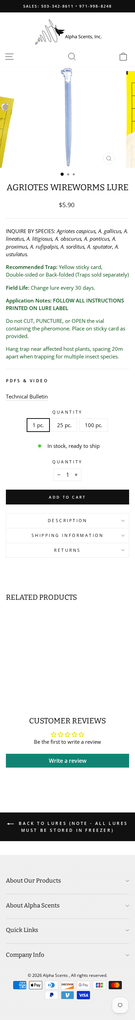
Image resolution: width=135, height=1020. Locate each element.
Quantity (67, 412)
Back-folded (60, 274)
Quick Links (22, 930)
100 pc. (93, 425)
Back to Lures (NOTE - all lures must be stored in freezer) (72, 826)
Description (68, 520)
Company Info (25, 955)
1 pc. (38, 425)
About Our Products (33, 880)
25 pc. (64, 425)
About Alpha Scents (33, 905)
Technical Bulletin (27, 396)
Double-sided (22, 274)
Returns (67, 550)
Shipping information (68, 535)
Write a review (68, 760)
